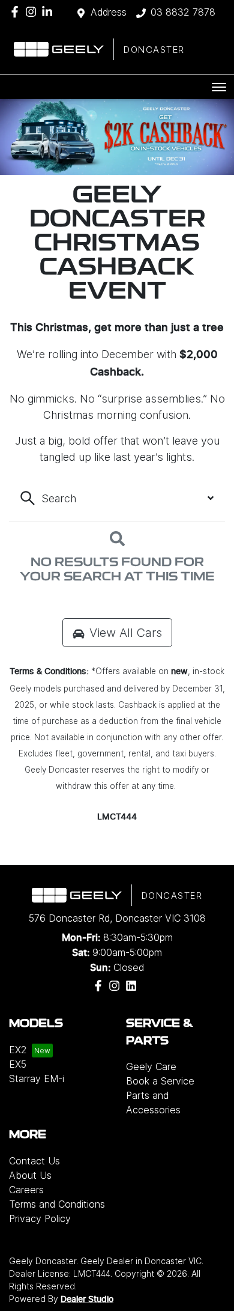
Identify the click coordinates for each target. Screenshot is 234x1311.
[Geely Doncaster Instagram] (33, 11)
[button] (219, 87)
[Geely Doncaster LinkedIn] (49, 11)
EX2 (18, 1050)
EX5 (17, 1064)
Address (109, 12)
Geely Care (151, 1066)
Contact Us (34, 1161)
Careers (26, 1190)
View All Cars (125, 632)
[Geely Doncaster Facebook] (17, 11)
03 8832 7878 (183, 12)
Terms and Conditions (57, 1204)
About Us (30, 1175)
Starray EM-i (36, 1078)
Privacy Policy (40, 1218)
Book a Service (160, 1081)
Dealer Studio (87, 1299)
